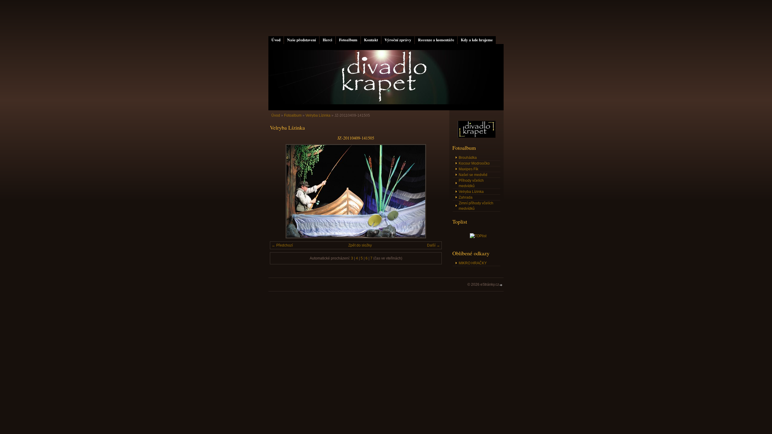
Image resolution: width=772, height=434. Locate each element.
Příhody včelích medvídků (471, 183)
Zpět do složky (360, 245)
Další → (433, 245)
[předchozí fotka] (279, 191)
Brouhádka (468, 158)
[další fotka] (432, 191)
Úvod (275, 40)
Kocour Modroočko (474, 163)
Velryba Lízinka (318, 115)
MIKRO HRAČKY (473, 263)
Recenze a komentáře (436, 40)
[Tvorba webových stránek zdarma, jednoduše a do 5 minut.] (501, 285)
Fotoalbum (348, 40)
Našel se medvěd (473, 175)
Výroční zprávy (397, 40)
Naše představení (301, 40)
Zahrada (466, 197)
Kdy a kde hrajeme (477, 40)
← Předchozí (282, 245)
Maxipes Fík (468, 169)
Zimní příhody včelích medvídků (476, 206)
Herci (327, 40)
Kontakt (371, 40)
